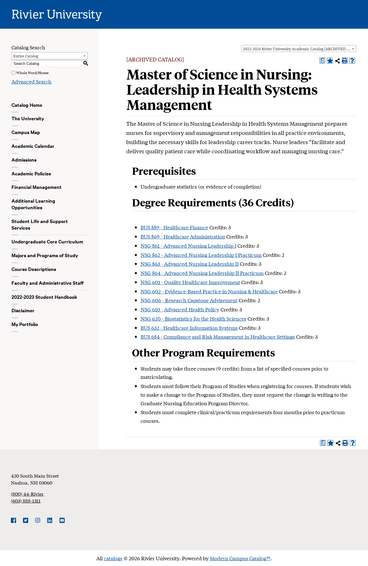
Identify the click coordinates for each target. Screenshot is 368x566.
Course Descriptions (34, 268)
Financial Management (37, 186)
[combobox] (298, 48)
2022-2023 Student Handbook (44, 296)
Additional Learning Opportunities (33, 204)
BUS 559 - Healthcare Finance (174, 227)
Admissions (24, 159)
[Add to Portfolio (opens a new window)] (330, 60)
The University (28, 118)
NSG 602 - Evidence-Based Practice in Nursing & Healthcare (209, 291)
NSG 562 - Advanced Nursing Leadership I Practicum (201, 254)
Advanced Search (31, 81)
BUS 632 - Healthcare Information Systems (189, 327)
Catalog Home (27, 104)
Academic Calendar (33, 145)
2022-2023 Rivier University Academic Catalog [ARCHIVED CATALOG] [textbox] (299, 48)
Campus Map (26, 132)
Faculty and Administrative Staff (48, 282)
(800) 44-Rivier (27, 493)
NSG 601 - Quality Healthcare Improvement (190, 282)
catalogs (113, 558)
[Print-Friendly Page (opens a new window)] (345, 60)
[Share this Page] (337, 61)
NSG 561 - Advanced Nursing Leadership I (188, 245)
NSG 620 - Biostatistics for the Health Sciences (193, 318)
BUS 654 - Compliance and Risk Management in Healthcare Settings (218, 336)
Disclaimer (23, 310)
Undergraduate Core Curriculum (47, 241)
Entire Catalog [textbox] (25, 56)
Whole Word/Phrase (32, 72)
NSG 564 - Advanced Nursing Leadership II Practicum (202, 272)
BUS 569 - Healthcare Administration (183, 236)
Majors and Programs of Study (45, 255)
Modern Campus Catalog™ (240, 558)
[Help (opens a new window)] (352, 60)
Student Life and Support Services (40, 224)
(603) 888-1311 (26, 500)
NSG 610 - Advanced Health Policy (180, 309)
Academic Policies (31, 173)
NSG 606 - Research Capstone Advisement (189, 300)
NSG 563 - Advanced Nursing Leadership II (190, 263)
